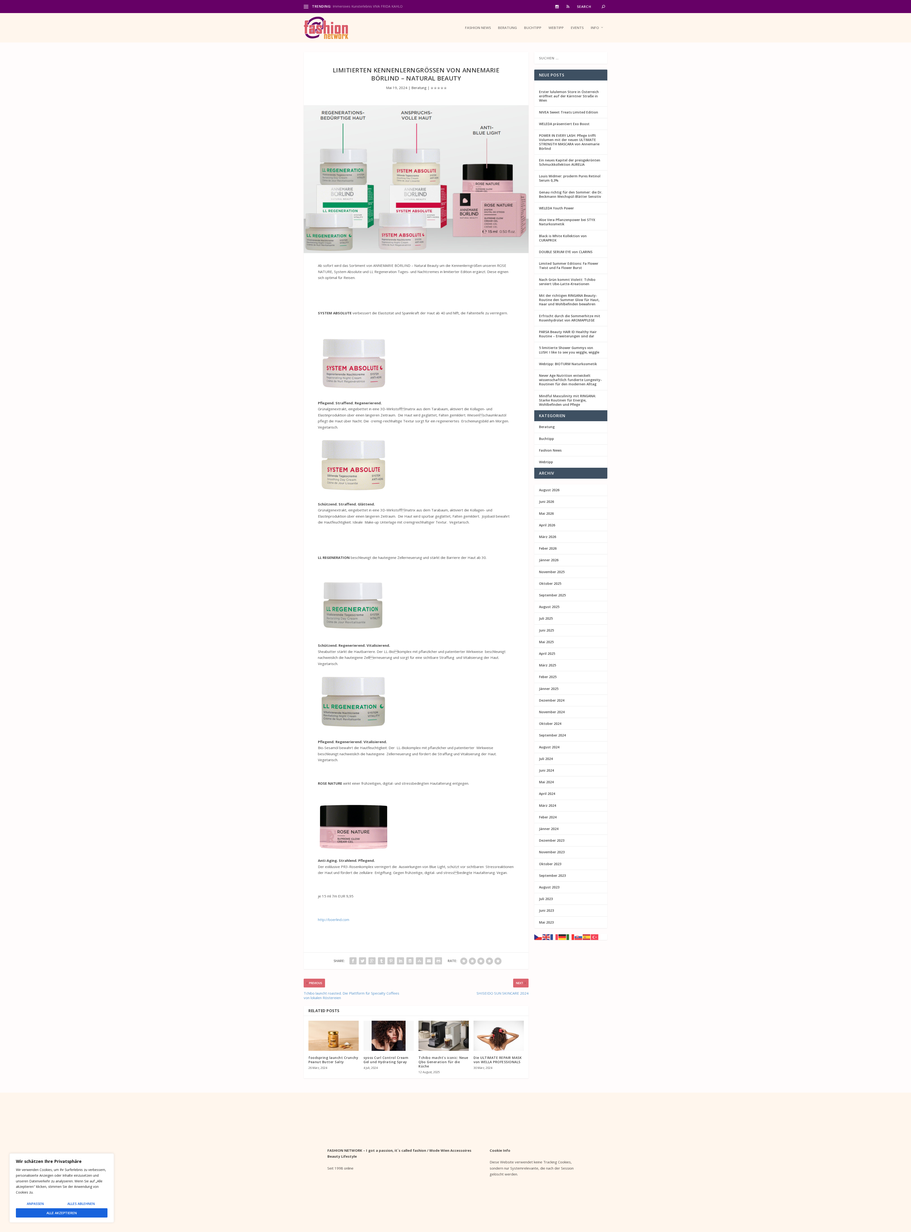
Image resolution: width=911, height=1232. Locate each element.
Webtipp (556, 28)
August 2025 (549, 606)
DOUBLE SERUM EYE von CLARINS (565, 252)
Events (577, 28)
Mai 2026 (546, 513)
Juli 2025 (546, 618)
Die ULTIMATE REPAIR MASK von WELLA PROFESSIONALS (498, 1059)
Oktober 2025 (550, 583)
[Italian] (571, 937)
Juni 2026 (546, 501)
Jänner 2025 (548, 688)
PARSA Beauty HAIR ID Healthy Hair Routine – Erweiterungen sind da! (568, 334)
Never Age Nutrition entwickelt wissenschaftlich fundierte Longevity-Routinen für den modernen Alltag (570, 379)
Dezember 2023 (551, 840)
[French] (554, 937)
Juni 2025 (546, 630)
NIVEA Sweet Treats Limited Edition (568, 112)
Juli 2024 (546, 758)
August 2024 (549, 747)
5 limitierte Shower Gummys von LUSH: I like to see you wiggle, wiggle (569, 349)
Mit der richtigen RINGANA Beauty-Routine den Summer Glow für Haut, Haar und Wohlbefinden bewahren (569, 299)
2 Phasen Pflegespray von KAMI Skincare (364, 6)
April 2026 (547, 525)
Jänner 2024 (548, 828)
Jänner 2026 (548, 560)
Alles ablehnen (81, 1203)
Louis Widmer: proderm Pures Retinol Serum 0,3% (569, 178)
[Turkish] (595, 937)
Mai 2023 (546, 922)
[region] (61, 1188)
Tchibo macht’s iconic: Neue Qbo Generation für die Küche (443, 1061)
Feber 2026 (548, 548)
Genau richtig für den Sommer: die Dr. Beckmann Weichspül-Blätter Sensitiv (570, 194)
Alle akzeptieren (61, 1213)
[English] (546, 937)
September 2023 (552, 875)
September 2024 (552, 735)
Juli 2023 (546, 899)
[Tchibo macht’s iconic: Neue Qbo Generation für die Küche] (443, 1036)
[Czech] (538, 937)
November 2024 (552, 712)
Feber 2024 (548, 817)
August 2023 (549, 887)
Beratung (507, 28)
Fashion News (478, 28)
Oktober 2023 (550, 864)
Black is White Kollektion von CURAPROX (563, 238)
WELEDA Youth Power (556, 208)
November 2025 (552, 572)
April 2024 (547, 793)
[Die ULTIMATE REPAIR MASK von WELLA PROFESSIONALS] (499, 1036)
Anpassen (35, 1203)
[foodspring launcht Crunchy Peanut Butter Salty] (333, 1036)
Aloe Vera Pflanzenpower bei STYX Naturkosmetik (567, 221)
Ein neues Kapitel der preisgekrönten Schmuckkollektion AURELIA (569, 162)
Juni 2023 (546, 910)
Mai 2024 (546, 782)
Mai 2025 (546, 642)
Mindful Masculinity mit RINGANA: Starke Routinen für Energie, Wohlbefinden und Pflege (567, 400)
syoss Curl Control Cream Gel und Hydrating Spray (385, 1059)
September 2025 (552, 595)
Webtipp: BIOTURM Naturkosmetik (568, 364)
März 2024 (547, 805)
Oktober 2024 (550, 723)
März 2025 (547, 665)
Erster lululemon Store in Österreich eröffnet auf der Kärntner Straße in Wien (569, 96)
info (595, 28)
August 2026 (549, 490)
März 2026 (547, 536)
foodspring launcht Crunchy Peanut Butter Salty (333, 1059)
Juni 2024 (546, 770)
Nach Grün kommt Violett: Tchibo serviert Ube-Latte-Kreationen (567, 281)
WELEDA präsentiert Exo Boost (564, 124)
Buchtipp (532, 28)
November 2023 (552, 852)
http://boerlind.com (333, 919)
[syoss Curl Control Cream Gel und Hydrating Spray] (388, 1036)
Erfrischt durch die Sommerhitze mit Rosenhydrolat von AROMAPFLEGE (569, 318)
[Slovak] (579, 937)
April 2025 (547, 653)
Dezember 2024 (551, 700)
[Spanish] (587, 937)
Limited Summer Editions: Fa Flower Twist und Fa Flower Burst (568, 265)
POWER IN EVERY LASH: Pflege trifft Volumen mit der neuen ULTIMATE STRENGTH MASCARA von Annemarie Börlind (569, 142)
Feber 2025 (548, 677)
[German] (562, 937)
